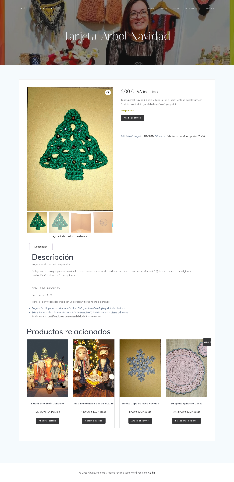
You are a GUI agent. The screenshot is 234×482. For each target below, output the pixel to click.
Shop (164, 8)
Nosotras (191, 8)
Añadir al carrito (132, 117)
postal (193, 136)
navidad (184, 136)
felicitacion (173, 136)
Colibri (151, 472)
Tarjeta (202, 136)
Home (151, 8)
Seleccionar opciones (186, 420)
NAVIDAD (149, 136)
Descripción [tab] (41, 246)
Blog (176, 8)
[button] (108, 92)
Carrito (209, 8)
